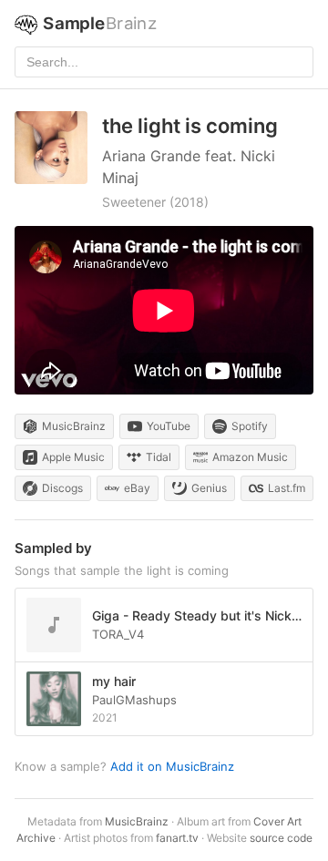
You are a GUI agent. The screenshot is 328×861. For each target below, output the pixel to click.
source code (281, 838)
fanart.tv (177, 838)
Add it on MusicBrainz (172, 766)
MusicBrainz (137, 821)
